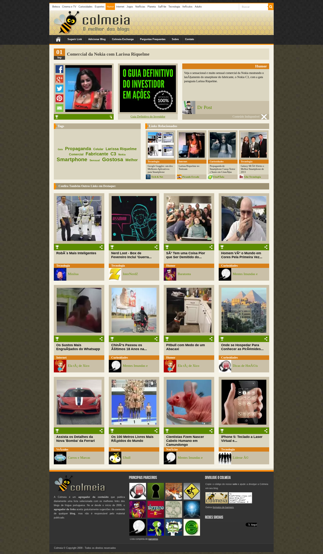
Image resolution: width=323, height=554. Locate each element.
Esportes (99, 6)
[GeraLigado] (173, 534)
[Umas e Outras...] (173, 516)
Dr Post (204, 107)
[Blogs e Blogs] (192, 534)
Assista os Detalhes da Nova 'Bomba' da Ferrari (75, 439)
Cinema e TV (69, 6)
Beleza (56, 6)
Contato (189, 39)
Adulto (198, 6)
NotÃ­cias (140, 6)
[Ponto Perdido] (155, 498)
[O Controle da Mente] (192, 516)
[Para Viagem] (192, 498)
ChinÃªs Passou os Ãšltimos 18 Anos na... (129, 347)
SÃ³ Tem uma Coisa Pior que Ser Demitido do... (185, 255)
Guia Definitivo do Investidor (147, 116)
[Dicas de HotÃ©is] (137, 498)
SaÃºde (162, 6)
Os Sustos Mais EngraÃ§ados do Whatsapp (78, 347)
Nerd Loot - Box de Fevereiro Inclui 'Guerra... (131, 255)
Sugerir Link (74, 39)
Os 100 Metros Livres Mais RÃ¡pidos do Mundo (132, 439)
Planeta (151, 6)
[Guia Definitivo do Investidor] (148, 111)
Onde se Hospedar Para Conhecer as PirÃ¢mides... (242, 347)
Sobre (175, 39)
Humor (110, 6)
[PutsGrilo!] (155, 534)
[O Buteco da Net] (155, 516)
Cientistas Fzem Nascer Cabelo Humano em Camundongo (185, 441)
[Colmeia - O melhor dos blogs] (67, 33)
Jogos (130, 6)
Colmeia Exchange (123, 39)
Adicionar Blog (97, 39)
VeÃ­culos (187, 6)
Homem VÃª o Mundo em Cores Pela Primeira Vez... (241, 255)
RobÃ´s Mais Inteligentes (76, 253)
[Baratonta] (137, 516)
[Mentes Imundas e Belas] (137, 534)
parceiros (153, 539)
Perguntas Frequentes (152, 39)
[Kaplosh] (173, 498)
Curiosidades (86, 6)
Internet (120, 6)
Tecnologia (174, 6)
